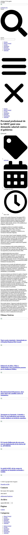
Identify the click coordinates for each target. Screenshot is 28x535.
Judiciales (6, 50)
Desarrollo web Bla (5, 484)
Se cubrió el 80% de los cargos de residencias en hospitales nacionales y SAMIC (12, 470)
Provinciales (7, 49)
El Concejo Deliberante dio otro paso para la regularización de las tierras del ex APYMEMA (13, 444)
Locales (6, 45)
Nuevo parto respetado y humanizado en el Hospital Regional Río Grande (14, 341)
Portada (5, 42)
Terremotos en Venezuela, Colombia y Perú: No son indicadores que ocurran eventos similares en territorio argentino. (13, 416)
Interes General (7, 43)
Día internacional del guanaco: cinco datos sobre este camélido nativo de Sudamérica (12, 393)
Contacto (3, 509)
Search (2, 9)
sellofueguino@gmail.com (6, 496)
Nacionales (6, 46)
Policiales (6, 47)
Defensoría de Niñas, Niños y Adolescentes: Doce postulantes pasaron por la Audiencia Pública (13, 367)
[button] (14, 79)
